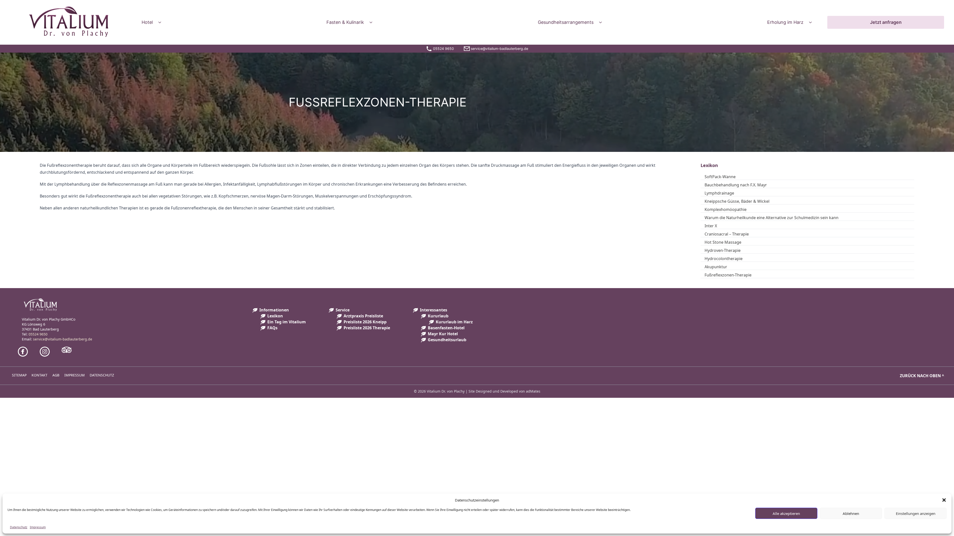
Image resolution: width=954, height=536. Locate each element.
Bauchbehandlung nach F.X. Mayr (736, 185)
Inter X (711, 226)
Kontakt (39, 375)
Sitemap (19, 375)
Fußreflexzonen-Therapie (728, 275)
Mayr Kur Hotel (443, 333)
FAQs (272, 328)
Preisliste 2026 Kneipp (365, 322)
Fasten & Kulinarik (345, 22)
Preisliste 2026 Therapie (367, 328)
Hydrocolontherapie (724, 258)
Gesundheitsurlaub (447, 339)
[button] (944, 500)
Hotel (147, 22)
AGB (55, 375)
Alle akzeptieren (786, 513)
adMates (533, 391)
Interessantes (433, 310)
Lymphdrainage (719, 193)
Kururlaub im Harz (454, 322)
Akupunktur (716, 266)
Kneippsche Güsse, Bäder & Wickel (737, 201)
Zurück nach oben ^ (922, 375)
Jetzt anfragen (886, 22)
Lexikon (275, 316)
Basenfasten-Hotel (446, 328)
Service (343, 310)
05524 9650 (38, 334)
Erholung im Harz (785, 22)
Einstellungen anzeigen (915, 513)
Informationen (274, 310)
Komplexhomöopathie (726, 209)
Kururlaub (438, 316)
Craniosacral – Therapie (727, 234)
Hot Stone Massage (723, 242)
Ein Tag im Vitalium (286, 322)
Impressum (38, 527)
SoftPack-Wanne (720, 176)
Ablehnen (851, 513)
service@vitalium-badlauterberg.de (62, 339)
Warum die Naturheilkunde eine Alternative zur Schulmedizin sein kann (771, 217)
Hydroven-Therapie (723, 250)
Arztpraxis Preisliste (363, 316)
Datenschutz (18, 527)
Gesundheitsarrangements (566, 22)
